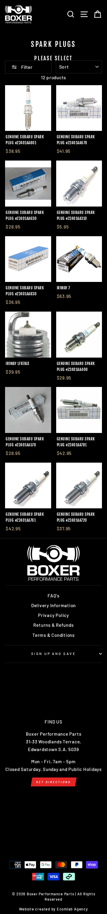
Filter (26, 67)
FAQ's (53, 595)
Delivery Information (53, 605)
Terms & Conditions (53, 635)
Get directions (53, 782)
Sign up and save (53, 654)
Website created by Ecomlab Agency (53, 909)
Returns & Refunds (53, 625)
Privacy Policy (53, 615)
